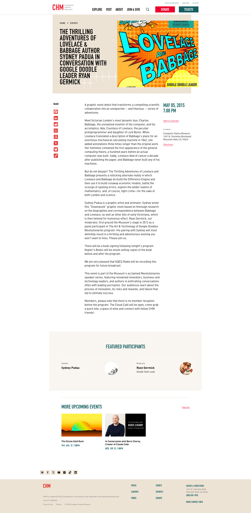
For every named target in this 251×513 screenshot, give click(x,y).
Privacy (58, 504)
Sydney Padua (70, 368)
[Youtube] (59, 472)
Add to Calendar (171, 120)
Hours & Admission (172, 3)
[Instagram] (64, 472)
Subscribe (185, 3)
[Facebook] (47, 472)
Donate (165, 9)
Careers (134, 491)
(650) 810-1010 (192, 495)
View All (186, 407)
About (119, 9)
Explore (97, 9)
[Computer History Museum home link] (63, 7)
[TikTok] (70, 472)
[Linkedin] (75, 472)
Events (74, 23)
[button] (147, 9)
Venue (133, 498)
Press (133, 485)
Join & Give (133, 9)
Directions (168, 144)
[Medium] (42, 472)
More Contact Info (194, 501)
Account (195, 3)
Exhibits (159, 491)
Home (62, 23)
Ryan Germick (146, 368)
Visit (109, 9)
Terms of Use (48, 504)
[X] (55, 143)
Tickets (188, 9)
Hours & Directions (195, 485)
